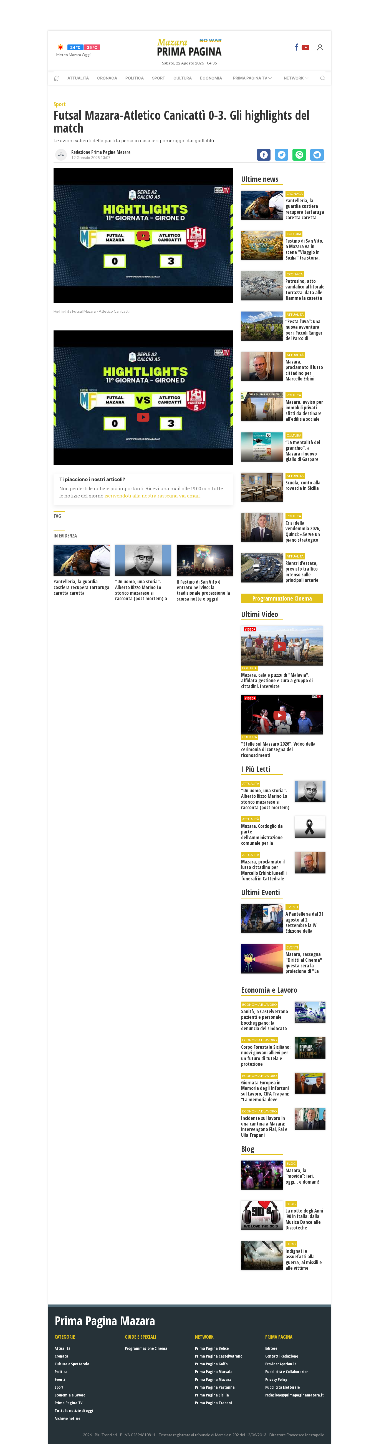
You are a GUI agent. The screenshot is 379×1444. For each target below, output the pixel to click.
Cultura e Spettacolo (72, 1363)
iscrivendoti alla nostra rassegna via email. (153, 495)
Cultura (182, 78)
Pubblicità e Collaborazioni (287, 1371)
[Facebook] (296, 47)
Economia (211, 78)
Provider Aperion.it (280, 1363)
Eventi (60, 1379)
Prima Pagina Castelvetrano (218, 1356)
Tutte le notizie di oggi (74, 1410)
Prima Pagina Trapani (213, 1402)
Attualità (78, 78)
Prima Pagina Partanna (215, 1387)
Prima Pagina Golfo (211, 1363)
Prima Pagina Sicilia (212, 1395)
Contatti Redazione (281, 1356)
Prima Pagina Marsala (214, 1371)
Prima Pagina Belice (212, 1348)
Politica (134, 78)
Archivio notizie (67, 1418)
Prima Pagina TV (68, 1402)
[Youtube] (305, 47)
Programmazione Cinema (146, 1348)
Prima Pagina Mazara (213, 1379)
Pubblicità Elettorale (282, 1387)
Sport (158, 78)
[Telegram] (317, 155)
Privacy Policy (276, 1379)
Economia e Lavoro (70, 1395)
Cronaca (107, 78)
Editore (271, 1348)
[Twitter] (281, 155)
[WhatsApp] (299, 155)
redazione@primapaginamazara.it (294, 1395)
